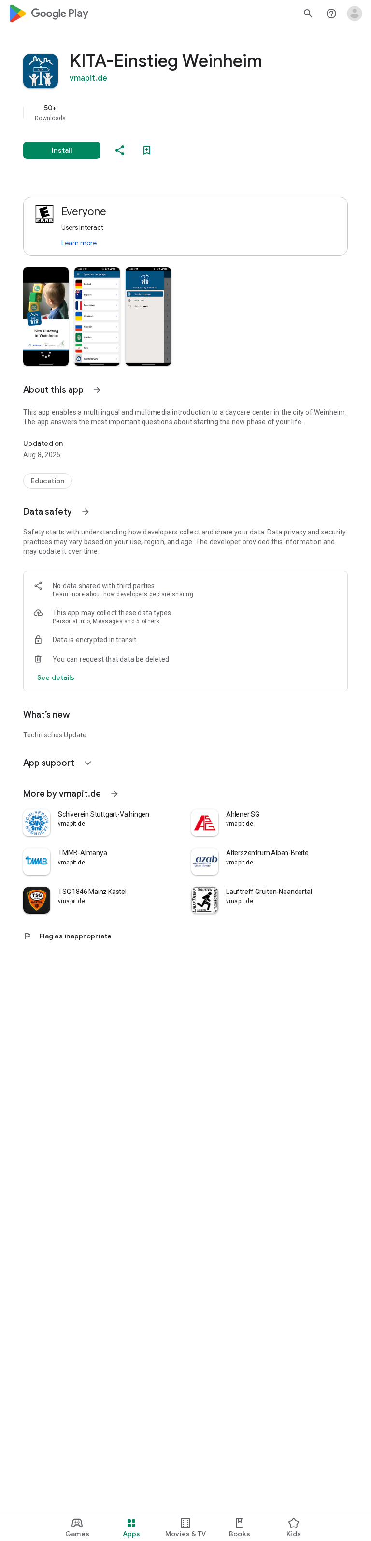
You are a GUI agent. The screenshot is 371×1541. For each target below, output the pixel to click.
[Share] (119, 150)
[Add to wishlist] (146, 150)
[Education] (47, 481)
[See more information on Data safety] (85, 511)
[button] (46, 316)
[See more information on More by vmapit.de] (114, 794)
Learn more (79, 242)
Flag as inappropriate (67, 936)
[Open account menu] (354, 13)
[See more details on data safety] (56, 677)
